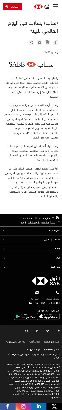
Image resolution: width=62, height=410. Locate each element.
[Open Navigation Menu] (55, 6)
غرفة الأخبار (55, 266)
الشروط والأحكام (52, 341)
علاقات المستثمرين (51, 239)
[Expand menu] (4, 230)
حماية (57, 257)
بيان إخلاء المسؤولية (15, 341)
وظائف (57, 248)
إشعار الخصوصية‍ (52, 349)
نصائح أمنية (34, 341)
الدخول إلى (14, 7)
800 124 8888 (50, 302)
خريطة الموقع (33, 349)
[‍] (55, 43)
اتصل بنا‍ (34, 302)
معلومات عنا (54, 230)
